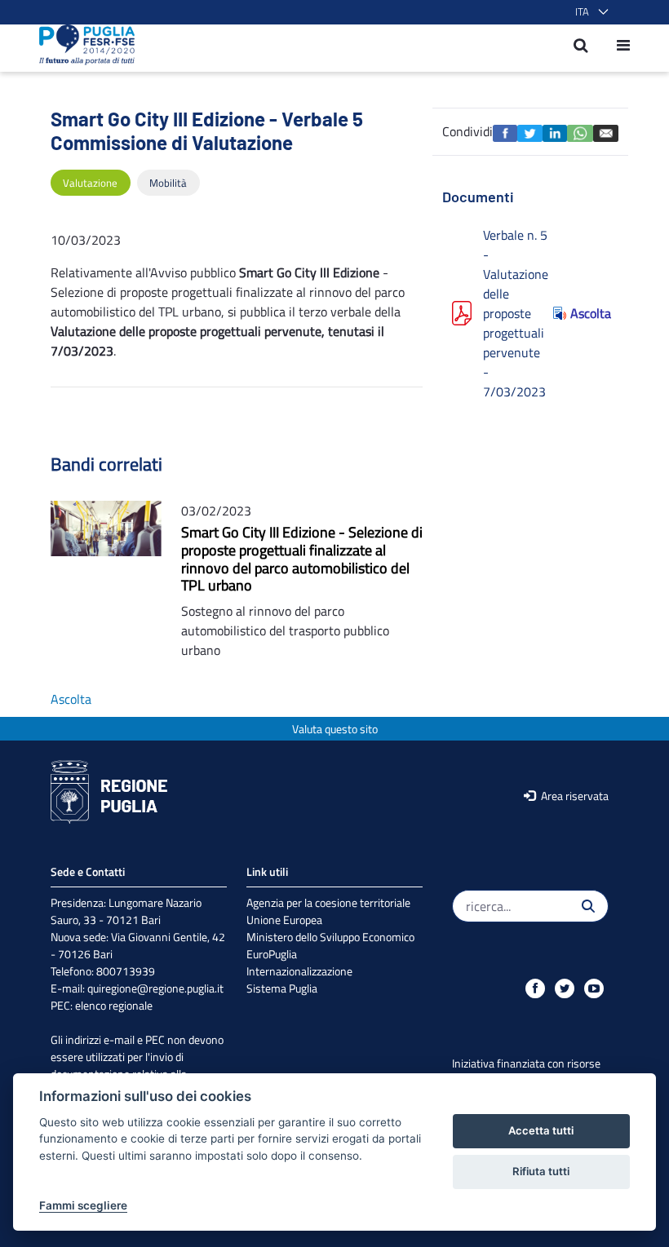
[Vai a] (82, 44)
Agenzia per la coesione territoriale (328, 902)
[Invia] (588, 906)
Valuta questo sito (335, 728)
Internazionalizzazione (299, 970)
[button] (589, 12)
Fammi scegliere (83, 1205)
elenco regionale (114, 1005)
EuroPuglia (271, 953)
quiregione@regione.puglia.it (155, 988)
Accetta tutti (541, 1130)
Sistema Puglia (281, 988)
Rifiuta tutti (540, 1171)
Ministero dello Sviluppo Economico (330, 936)
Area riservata (573, 795)
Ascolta (589, 313)
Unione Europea (284, 919)
